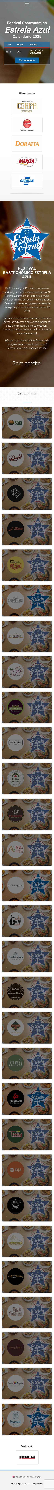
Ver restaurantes (27, 60)
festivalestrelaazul (29, 1477)
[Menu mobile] (27, 4)
